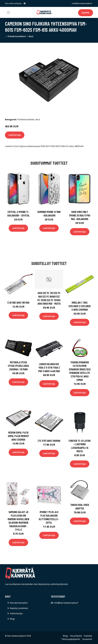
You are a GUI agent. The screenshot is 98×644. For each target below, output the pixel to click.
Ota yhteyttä (76, 635)
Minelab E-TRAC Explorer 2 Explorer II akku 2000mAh (80, 306)
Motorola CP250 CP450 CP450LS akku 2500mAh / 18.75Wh (18, 366)
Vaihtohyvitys (16, 613)
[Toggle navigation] (8, 12)
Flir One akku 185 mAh (18, 302)
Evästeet (88, 635)
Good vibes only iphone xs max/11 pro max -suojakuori (79, 215)
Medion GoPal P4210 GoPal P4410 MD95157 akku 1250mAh (18, 436)
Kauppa (85, 12)
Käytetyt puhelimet (19, 608)
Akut (31, 36)
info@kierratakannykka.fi (82, 3)
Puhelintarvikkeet (17, 36)
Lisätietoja (15, 135)
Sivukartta (87, 639)
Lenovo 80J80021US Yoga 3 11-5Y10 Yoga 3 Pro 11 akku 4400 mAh (49, 367)
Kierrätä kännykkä (18, 602)
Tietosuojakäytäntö (70, 639)
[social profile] (25, 3)
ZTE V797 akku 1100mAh (49, 440)
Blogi (12, 618)
